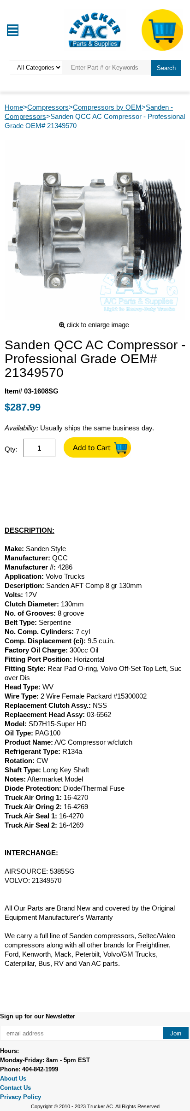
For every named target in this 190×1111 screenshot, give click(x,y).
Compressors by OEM (107, 107)
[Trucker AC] (95, 29)
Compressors (48, 107)
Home (14, 107)
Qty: (11, 449)
